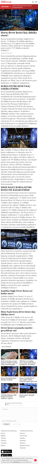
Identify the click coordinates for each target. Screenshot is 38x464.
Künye (3, 445)
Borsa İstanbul (6, 346)
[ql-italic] (17, 424)
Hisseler (22, 443)
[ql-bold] (14, 424)
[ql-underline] (19, 424)
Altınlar (22, 438)
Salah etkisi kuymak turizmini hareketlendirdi (22, 6)
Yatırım (3, 440)
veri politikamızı (15, 462)
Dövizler (23, 440)
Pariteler (23, 448)
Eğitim (3, 436)
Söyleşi (3, 438)
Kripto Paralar (25, 445)
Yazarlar (4, 443)
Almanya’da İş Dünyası (9, 431)
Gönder (6, 424)
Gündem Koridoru (26, 431)
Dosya (3, 433)
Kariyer (22, 433)
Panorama (23, 436)
